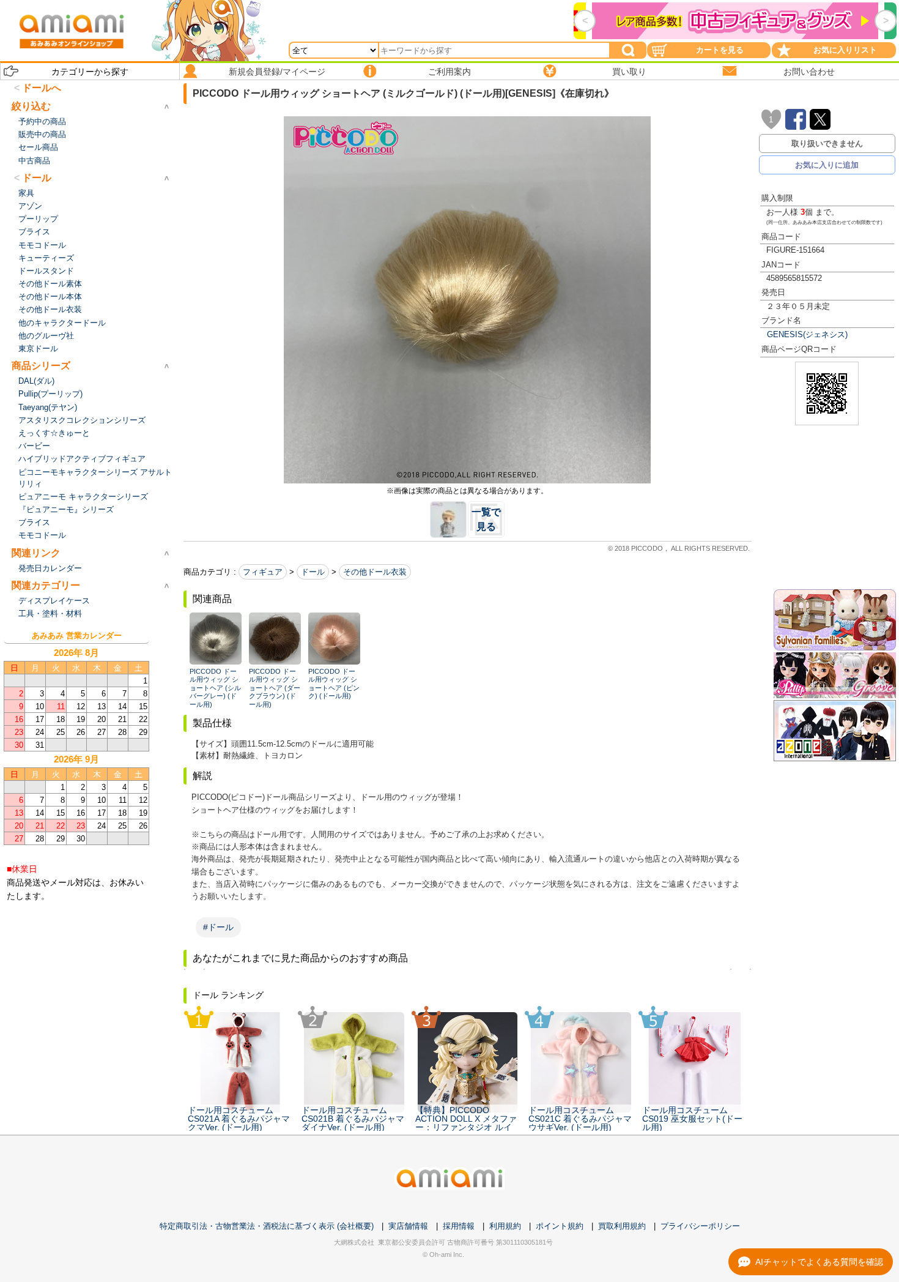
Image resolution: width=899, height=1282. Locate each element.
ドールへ (41, 88)
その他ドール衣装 (375, 571)
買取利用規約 (622, 1226)
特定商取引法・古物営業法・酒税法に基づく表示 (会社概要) (267, 1226)
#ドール (218, 927)
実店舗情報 (408, 1226)
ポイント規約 (559, 1226)
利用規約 (505, 1226)
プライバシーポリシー (700, 1226)
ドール (313, 571)
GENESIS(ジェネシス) (807, 334)
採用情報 (459, 1226)
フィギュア (263, 571)
